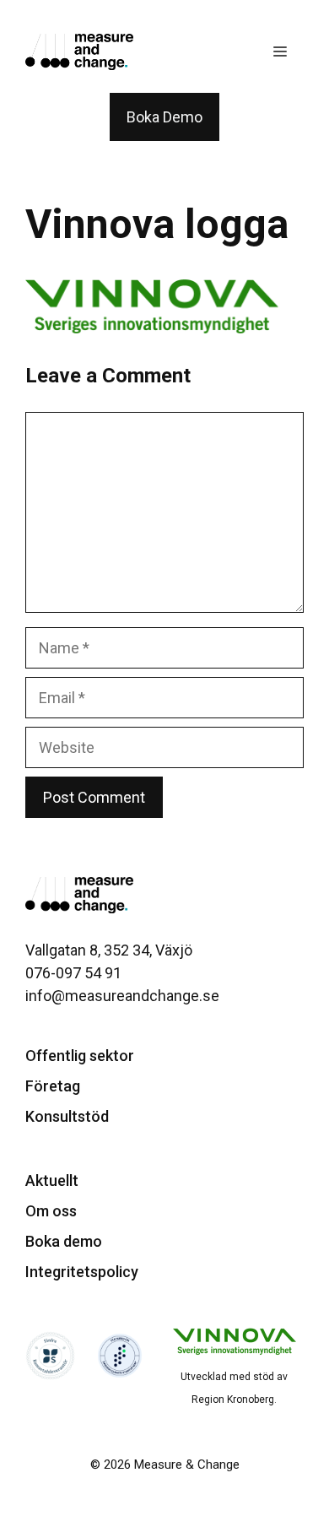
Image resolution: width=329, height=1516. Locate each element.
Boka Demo (164, 117)
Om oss (51, 1211)
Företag (52, 1086)
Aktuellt (51, 1180)
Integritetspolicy (81, 1271)
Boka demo (63, 1241)
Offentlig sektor (79, 1055)
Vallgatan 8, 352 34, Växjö (108, 950)
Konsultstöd (67, 1116)
